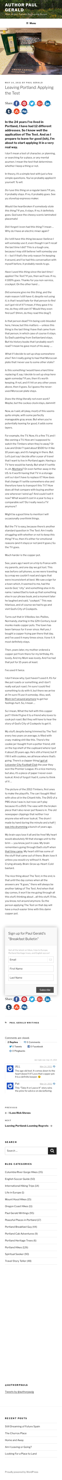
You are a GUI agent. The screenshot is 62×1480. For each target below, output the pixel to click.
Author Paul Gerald (21, 7)
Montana (17, 468)
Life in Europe (13, 1192)
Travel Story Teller (15, 1261)
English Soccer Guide (17, 1179)
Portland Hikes (13, 1247)
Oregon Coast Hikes (16, 1206)
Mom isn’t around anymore (20, 699)
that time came (14, 851)
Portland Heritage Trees (19, 1240)
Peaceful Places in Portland (21, 1220)
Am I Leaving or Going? (18, 1447)
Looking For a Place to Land (21, 1453)
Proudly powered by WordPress (21, 1471)
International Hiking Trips (19, 1185)
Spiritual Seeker (14, 1254)
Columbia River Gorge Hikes (21, 1172)
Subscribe (45, 989)
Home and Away (14, 1440)
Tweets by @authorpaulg (19, 1391)
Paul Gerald (34, 82)
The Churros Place (16, 1433)
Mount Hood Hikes (16, 1199)
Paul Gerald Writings (25, 1023)
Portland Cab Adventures (19, 1233)
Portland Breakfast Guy (18, 1226)
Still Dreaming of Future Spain (22, 1426)
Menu (33, 23)
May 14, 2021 (46, 1066)
